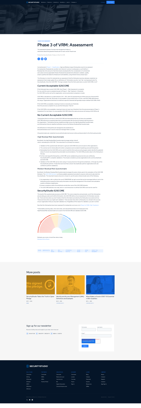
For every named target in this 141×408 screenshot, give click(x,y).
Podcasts (88, 379)
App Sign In (104, 384)
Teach (72, 381)
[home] (33, 2)
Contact (103, 2)
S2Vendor (28, 379)
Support (103, 379)
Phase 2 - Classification (53, 67)
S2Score (28, 388)
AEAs (42, 379)
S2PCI (27, 384)
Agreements (103, 397)
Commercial (59, 379)
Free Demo (110, 2)
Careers (103, 381)
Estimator (40, 239)
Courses (73, 379)
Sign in (73, 384)
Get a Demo (46, 239)
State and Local (60, 377)
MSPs (42, 377)
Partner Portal (44, 381)
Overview (28, 374)
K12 (57, 381)
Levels (73, 377)
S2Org (28, 377)
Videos (88, 377)
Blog (87, 374)
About (102, 374)
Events (88, 381)
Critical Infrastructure (61, 386)
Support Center (111, 397)
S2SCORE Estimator (51, 174)
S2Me (87, 386)
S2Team (28, 381)
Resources (89, 384)
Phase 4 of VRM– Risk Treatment (90, 205)
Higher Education (60, 384)
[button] (44, 2)
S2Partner (28, 386)
